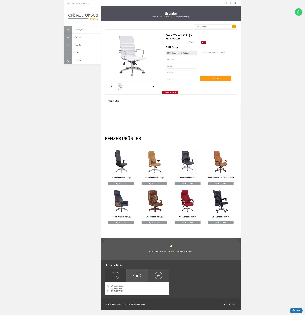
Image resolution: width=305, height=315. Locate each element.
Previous (111, 86)
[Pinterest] (235, 3)
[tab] (115, 275)
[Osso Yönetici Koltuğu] (124, 151)
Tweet (191, 42)
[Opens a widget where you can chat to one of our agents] (296, 311)
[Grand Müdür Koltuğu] (157, 191)
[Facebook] (230, 3)
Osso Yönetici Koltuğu (121, 178)
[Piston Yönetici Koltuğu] (124, 191)
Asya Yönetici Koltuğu (187, 178)
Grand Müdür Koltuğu (154, 217)
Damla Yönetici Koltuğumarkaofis (220, 178)
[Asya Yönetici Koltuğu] (190, 151)
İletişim (78, 60)
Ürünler (78, 37)
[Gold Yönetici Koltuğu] (223, 191)
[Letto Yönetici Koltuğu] (157, 151)
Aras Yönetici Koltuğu (187, 217)
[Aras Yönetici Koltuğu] (190, 191)
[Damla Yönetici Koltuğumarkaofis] (223, 151)
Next (153, 86)
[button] (104, 241)
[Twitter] (226, 3)
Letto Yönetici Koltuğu (154, 178)
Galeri (77, 52)
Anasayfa (79, 29)
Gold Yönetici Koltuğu (220, 217)
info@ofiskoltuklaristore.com (81, 3)
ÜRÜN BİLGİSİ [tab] (113, 101)
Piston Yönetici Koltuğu (121, 217)
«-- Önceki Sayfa (170, 92)
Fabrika (78, 45)
